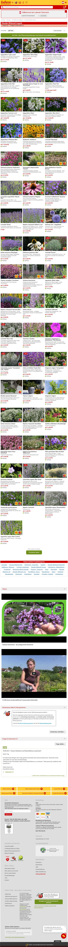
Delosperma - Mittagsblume (56, 567)
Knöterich (60, 572)
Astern (53, 572)
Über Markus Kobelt (10, 868)
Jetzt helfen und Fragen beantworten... (15, 937)
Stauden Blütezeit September (56, 565)
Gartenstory (23, 906)
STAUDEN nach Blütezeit (17, 20)
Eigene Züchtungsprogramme (12, 851)
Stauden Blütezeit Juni (19, 572)
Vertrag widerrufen (41, 874)
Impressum (38, 862)
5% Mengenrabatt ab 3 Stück (12, 848)
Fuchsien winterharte (23, 567)
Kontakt (7, 880)
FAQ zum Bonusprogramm (26, 723)
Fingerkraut (7, 569)
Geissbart (36, 574)
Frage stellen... (60, 744)
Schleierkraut (59, 574)
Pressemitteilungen (10, 875)
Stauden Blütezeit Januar (38, 567)
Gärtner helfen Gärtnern (11, 898)
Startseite (3, 20)
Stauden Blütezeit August (30, 20)
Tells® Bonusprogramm (11, 896)
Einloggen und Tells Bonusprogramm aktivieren (48, 901)
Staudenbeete (9, 574)
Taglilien (42, 565)
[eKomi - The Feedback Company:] (43, 850)
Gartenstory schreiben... (57, 732)
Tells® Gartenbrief (9, 905)
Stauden (9, 20)
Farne (46, 569)
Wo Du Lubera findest (10, 873)
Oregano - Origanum (37, 569)
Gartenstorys (8, 903)
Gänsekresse (45, 572)
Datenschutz (39, 864)
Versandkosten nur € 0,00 (42, 839)
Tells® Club (8, 894)
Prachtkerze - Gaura (34, 572)
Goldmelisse (28, 574)
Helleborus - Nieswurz (8, 567)
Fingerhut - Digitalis (47, 574)
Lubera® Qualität (9, 846)
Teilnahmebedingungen (45, 723)
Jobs (6, 877)
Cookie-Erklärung (40, 869)
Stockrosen (18, 574)
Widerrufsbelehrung (41, 871)
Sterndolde (54, 569)
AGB (37, 867)
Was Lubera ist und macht (11, 870)
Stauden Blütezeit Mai (15, 565)
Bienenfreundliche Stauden (21, 569)
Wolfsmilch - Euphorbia (31, 565)
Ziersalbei (4, 565)
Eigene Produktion (9, 853)
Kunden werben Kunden (11, 901)
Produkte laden (34, 552)
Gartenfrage (23, 909)
